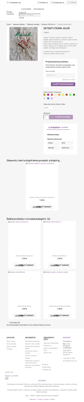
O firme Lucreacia (31, 355)
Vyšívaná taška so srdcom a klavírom (42, 197)
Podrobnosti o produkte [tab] (58, 127)
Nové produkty (11, 344)
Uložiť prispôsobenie (63, 84)
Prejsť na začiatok (11, 376)
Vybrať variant (42, 207)
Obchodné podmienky (32, 341)
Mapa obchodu (11, 346)
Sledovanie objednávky (51, 343)
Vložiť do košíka (61, 117)
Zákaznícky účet (49, 338)
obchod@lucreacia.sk (70, 361)
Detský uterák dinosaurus (24, 256)
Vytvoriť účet (48, 353)
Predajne (9, 349)
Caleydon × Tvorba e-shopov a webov (42, 399)
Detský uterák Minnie (24, 306)
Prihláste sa (47, 345)
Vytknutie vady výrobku (32, 344)
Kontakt (27, 358)
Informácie (39, 9)
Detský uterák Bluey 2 (60, 256)
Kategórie (26, 9)
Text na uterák (50, 71)
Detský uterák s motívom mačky (59, 306)
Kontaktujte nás (14, 2)
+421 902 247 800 (69, 358)
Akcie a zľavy (11, 341)
